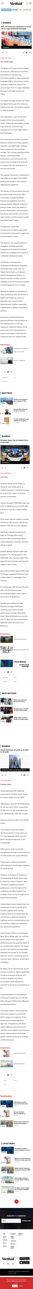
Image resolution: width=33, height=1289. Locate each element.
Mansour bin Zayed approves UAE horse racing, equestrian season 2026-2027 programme (21, 1113)
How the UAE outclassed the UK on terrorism (20, 410)
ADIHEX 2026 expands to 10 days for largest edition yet (21, 718)
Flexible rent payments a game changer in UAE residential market (21, 400)
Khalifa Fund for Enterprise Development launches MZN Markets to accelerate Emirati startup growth (21, 1122)
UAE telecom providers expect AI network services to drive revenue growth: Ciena (21, 1103)
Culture (5, 1246)
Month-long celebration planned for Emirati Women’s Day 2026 (20, 701)
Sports (4, 1243)
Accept (14, 1286)
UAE (4, 1234)
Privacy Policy (12, 1247)
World (4, 1237)
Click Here (13, 1281)
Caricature (13, 1241)
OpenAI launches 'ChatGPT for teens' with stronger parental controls (21, 709)
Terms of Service (20, 1234)
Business (5, 1240)
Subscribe (26, 1220)
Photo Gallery (12, 1237)
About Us (13, 1244)
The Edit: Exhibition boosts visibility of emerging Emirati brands (21, 420)
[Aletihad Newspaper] (16, 3)
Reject (21, 1286)
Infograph (13, 1234)
